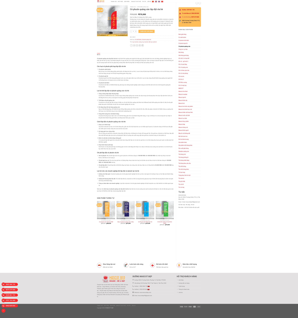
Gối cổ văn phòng (183, 73)
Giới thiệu (120, 1)
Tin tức (144, 1)
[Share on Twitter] (134, 45)
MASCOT (180, 88)
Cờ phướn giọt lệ (182, 43)
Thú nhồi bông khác (183, 169)
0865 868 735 (10, 284)
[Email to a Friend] (137, 45)
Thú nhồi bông (182, 166)
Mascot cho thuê (136, 1)
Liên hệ (149, 1)
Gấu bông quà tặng (183, 55)
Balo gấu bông (182, 34)
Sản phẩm (126, 1)
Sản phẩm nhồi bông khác (185, 145)
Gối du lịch (181, 76)
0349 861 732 (10, 295)
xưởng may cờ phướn (143, 42)
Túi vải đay (181, 187)
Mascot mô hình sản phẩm (185, 106)
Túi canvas (181, 178)
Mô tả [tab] (98, 54)
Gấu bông (181, 52)
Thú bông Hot (182, 154)
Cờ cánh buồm (182, 37)
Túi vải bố (181, 184)
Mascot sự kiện (182, 118)
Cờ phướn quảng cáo (184, 46)
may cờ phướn (135, 42)
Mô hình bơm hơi (182, 136)
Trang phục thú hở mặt (184, 175)
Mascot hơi (181, 103)
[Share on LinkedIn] (142, 45)
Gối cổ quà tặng (182, 64)
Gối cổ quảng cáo (183, 67)
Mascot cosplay (182, 94)
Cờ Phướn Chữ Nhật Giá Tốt (145, 222)
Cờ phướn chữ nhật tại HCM (106, 222)
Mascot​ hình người (183, 130)
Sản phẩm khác (182, 142)
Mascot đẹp (181, 124)
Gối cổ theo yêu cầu (183, 70)
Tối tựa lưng (181, 172)
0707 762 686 (10, 300)
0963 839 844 (10, 305)
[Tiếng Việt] (162, 1)
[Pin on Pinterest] (140, 45)
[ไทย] (159, 1)
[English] (156, 1)
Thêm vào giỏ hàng (146, 31)
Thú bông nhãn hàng (183, 160)
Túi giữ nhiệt (181, 181)
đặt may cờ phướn (153, 42)
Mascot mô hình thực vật (185, 109)
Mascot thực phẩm (183, 121)
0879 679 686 (10, 289)
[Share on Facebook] (131, 45)
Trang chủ (114, 1)
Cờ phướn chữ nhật (183, 40)
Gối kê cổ (181, 79)
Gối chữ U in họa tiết (183, 58)
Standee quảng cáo (183, 151)
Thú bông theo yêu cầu (184, 163)
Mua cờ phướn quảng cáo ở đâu (126, 222)
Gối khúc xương (182, 82)
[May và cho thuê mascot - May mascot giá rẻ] (102, 1)
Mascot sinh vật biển (184, 115)
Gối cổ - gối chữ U (183, 61)
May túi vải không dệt (184, 133)
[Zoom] (99, 34)
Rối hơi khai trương (183, 139)
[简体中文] (153, 1)
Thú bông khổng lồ (183, 157)
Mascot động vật (183, 127)
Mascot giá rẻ (182, 97)
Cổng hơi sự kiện (182, 49)
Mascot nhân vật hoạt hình (185, 112)
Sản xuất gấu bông (183, 148)
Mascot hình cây (182, 100)
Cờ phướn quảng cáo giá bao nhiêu (164, 222)
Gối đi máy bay (182, 85)
